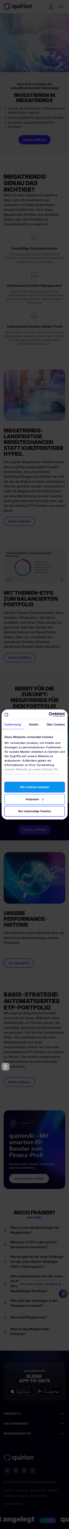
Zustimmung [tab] (12, 724)
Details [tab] (33, 724)
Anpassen (32, 799)
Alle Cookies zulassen (34, 787)
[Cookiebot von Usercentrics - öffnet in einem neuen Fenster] (49, 714)
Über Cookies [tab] (56, 724)
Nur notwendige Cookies (34, 811)
